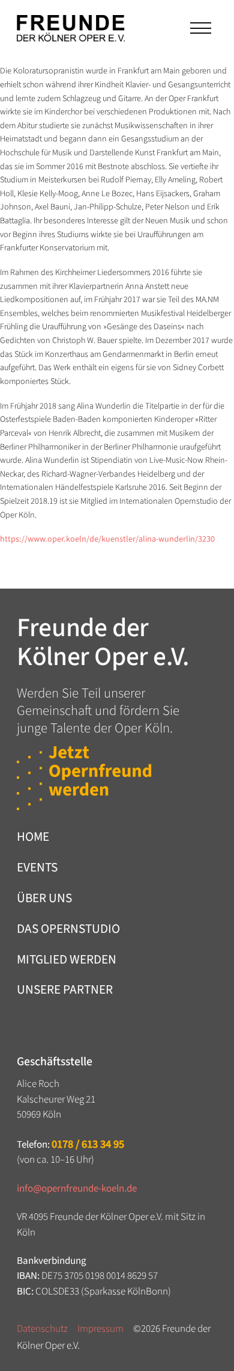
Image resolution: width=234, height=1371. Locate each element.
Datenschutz (42, 1329)
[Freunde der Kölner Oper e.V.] (71, 28)
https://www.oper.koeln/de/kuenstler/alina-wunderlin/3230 (107, 539)
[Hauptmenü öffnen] (199, 28)
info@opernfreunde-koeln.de (77, 1188)
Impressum (100, 1329)
